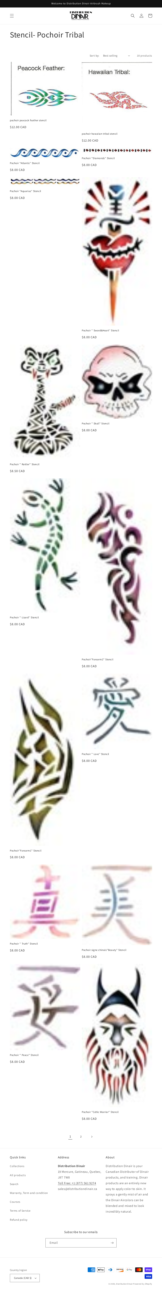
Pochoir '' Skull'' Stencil (95, 423)
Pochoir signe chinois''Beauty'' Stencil (104, 950)
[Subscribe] (112, 1242)
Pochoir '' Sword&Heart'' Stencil (100, 330)
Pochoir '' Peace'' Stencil (24, 1055)
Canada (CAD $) (23, 1278)
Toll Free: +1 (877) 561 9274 (77, 1183)
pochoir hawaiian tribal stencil (100, 133)
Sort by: (94, 55)
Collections (17, 1166)
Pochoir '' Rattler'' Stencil (25, 464)
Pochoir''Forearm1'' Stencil (25, 850)
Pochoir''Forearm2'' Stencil (97, 659)
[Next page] (91, 1136)
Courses (15, 1202)
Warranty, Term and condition (29, 1193)
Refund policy (18, 1219)
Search (14, 1184)
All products (18, 1175)
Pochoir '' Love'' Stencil (95, 754)
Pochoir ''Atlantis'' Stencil (25, 163)
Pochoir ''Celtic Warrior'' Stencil (100, 1112)
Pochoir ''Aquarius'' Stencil (25, 191)
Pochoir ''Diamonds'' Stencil (98, 158)
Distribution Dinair (124, 1284)
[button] (12, 15)
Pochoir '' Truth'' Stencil (24, 943)
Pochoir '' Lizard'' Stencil (24, 617)
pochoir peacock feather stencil (28, 120)
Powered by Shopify (142, 1284)
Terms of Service (20, 1210)
